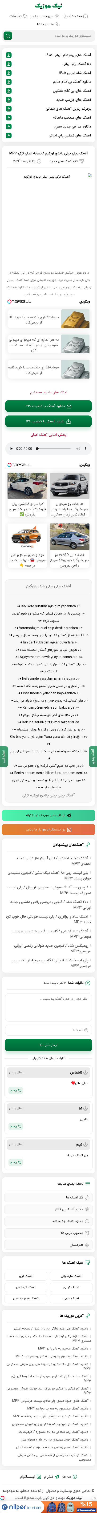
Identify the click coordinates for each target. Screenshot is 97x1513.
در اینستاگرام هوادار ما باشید (45, 829)
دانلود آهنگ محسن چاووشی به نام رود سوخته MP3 (52, 1356)
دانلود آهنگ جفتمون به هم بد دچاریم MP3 (57, 1408)
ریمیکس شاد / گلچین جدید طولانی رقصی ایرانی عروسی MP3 (52, 948)
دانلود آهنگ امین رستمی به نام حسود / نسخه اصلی (52, 1447)
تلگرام (48, 1476)
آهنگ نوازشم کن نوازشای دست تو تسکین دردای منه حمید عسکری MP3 (49, 1338)
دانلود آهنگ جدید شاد (67, 1221)
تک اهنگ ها (74, 1197)
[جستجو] (8, 36)
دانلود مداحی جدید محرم (72, 126)
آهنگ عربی (71, 1298)
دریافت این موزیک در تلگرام (45, 815)
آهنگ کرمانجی (26, 1287)
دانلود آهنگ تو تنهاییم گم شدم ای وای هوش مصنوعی (50, 1424)
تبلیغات (15, 16)
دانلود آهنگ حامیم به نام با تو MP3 (63, 1348)
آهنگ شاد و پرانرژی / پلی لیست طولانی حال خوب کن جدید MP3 (48, 919)
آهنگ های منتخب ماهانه (72, 117)
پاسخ (13, 1090)
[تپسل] (2, 1498)
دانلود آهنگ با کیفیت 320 (45, 406)
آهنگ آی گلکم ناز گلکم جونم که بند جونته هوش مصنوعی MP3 (49, 1390)
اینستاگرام (27, 1476)
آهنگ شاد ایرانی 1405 (75, 73)
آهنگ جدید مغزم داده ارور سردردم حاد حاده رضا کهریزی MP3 (51, 1378)
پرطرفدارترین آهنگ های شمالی (68, 108)
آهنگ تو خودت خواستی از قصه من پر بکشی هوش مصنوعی (54, 1457)
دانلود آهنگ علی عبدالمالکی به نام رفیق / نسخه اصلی (51, 1328)
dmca (66, 1476)
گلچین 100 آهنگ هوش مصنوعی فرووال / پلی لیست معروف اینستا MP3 (49, 890)
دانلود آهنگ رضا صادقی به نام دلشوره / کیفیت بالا (53, 1432)
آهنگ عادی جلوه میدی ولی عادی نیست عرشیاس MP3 (50, 1401)
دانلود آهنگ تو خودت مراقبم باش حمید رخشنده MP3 (50, 1416)
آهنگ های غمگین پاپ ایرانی (70, 135)
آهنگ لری (25, 1276)
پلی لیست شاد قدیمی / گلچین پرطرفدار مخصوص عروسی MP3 (51, 963)
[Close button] (94, 1498)
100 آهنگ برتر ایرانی (76, 64)
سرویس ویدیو (42, 16)
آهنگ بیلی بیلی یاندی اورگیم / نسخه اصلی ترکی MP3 (48, 153)
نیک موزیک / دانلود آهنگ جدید (48, 6)
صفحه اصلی (72, 16)
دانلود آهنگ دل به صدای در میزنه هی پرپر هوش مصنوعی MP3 (49, 1366)
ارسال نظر (51, 1045)
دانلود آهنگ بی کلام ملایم (72, 82)
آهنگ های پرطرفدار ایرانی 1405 (68, 55)
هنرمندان (76, 1245)
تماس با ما (45, 24)
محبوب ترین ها (72, 1233)
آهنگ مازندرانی (71, 1276)
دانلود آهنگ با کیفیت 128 (45, 421)
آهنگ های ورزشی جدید (73, 99)
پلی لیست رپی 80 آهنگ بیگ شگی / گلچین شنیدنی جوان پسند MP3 (49, 875)
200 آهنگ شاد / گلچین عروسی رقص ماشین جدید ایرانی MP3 (50, 905)
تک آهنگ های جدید (64, 161)
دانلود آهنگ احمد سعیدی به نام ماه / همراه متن (54, 1439)
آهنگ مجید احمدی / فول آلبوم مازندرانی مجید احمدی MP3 (53, 861)
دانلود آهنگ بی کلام (69, 1209)
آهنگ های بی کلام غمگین (72, 90)
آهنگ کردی (71, 1287)
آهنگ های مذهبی (25, 1298)
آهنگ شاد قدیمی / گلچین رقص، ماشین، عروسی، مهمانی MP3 (51, 934)
